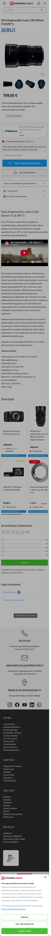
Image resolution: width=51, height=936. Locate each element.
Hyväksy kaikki (24, 931)
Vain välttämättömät (24, 924)
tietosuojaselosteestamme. (13, 909)
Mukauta (24, 917)
